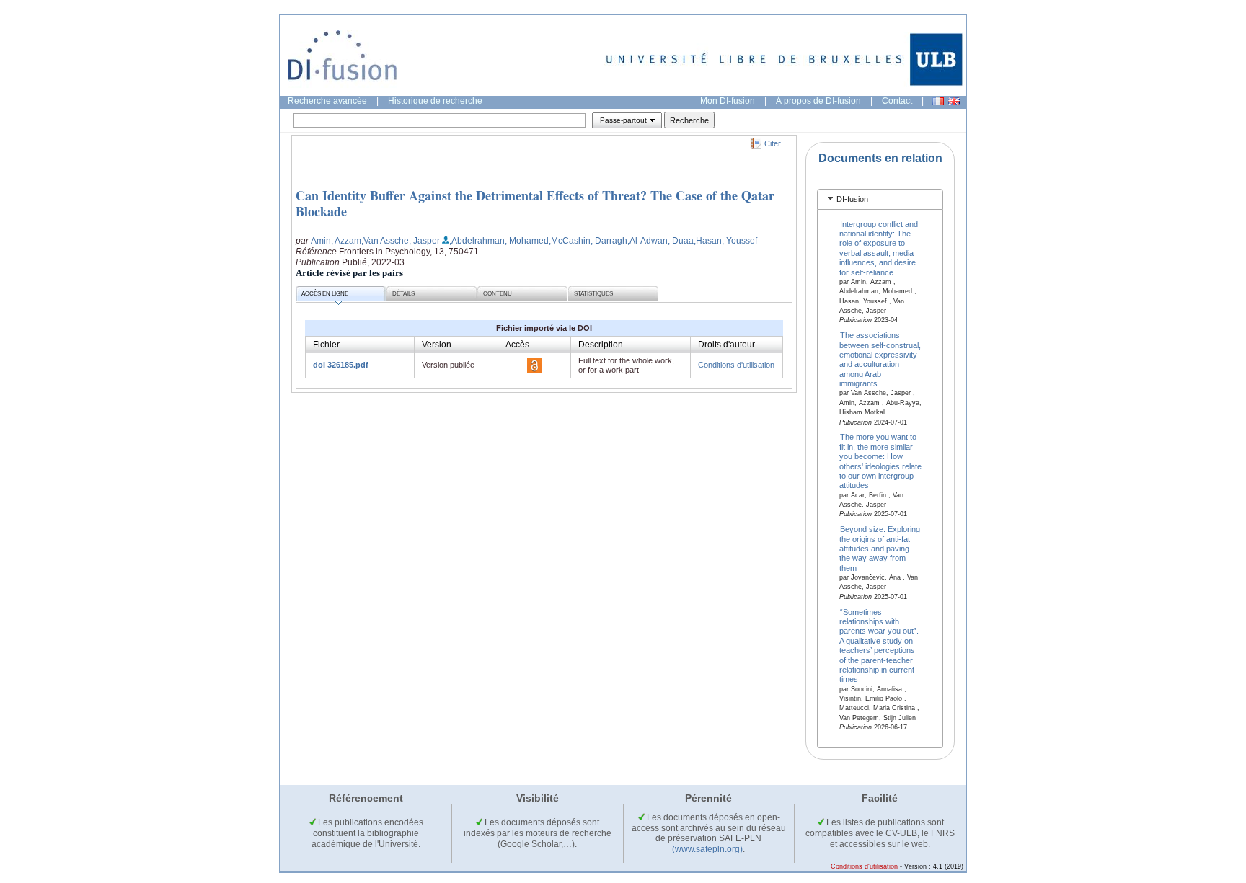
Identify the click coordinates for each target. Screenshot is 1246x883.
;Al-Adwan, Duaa (660, 241)
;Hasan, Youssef (725, 241)
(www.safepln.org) (707, 849)
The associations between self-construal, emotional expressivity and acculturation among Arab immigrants (880, 359)
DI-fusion (852, 199)
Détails (403, 293)
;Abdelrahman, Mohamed (499, 241)
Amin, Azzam (336, 241)
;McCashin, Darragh (588, 241)
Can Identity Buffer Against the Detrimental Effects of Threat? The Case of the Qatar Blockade (535, 203)
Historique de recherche (435, 101)
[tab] (880, 199)
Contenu (497, 293)
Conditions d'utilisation (736, 364)
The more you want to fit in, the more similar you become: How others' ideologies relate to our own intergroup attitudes (880, 460)
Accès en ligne (324, 293)
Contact (897, 101)
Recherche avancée (327, 101)
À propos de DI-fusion (818, 101)
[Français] (938, 101)
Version (436, 345)
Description (600, 345)
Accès (517, 345)
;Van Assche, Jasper (400, 241)
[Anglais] (954, 101)
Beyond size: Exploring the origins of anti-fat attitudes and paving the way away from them (880, 548)
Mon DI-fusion (727, 101)
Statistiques (593, 293)
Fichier (326, 345)
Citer (772, 143)
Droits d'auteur (726, 345)
